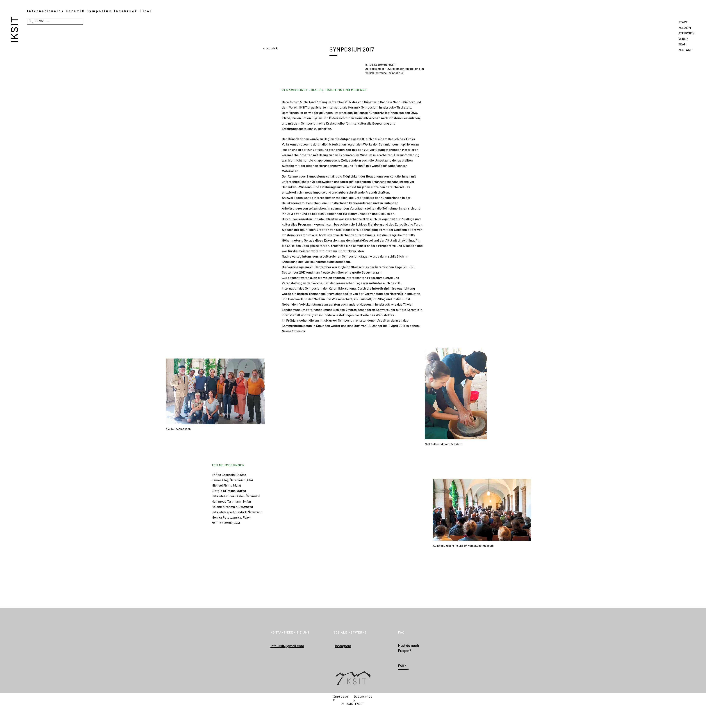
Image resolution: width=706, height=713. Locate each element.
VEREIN (683, 38)
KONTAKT (685, 50)
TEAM (682, 44)
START (683, 22)
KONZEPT (684, 27)
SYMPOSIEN (686, 33)
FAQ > (402, 665)
